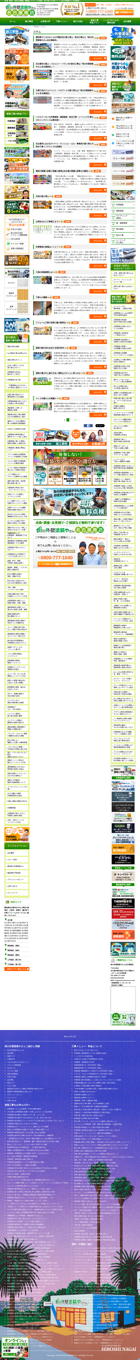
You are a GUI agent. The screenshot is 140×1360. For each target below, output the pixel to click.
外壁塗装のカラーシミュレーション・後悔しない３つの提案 (28, 1126)
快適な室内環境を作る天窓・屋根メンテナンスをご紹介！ (94, 1171)
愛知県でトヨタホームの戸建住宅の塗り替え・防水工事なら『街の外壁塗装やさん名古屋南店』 (65, 38)
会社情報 (10, 1080)
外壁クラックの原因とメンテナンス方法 (15, 495)
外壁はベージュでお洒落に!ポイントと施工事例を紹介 (124, 706)
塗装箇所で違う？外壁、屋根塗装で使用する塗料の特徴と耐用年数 (97, 1313)
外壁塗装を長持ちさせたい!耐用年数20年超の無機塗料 (124, 467)
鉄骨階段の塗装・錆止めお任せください (16, 688)
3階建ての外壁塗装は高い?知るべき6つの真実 (124, 394)
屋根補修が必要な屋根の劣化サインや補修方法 (16, 622)
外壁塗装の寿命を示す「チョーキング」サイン (16, 489)
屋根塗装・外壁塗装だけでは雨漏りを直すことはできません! (28, 1153)
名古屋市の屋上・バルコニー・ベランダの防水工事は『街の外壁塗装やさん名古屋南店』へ (65, 65)
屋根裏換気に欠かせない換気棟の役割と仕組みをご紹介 (26, 1286)
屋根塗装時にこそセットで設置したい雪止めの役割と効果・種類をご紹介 (99, 1180)
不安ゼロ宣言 (11, 1077)
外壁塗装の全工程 (14, 380)
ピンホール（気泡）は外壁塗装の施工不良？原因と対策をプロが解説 (31, 1212)
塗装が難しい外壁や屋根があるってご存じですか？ (123, 520)
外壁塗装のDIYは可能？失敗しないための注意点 (123, 514)
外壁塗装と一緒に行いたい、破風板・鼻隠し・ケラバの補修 (95, 1163)
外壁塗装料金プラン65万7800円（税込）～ (89, 1065)
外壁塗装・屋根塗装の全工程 (84, 1062)
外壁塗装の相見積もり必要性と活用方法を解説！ (123, 341)
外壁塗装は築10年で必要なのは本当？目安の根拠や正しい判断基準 (30, 1135)
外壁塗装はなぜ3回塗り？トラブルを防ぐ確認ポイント (26, 1221)
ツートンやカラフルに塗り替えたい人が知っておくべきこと (125, 143)
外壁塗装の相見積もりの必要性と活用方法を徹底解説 (25, 1224)
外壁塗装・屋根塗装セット (16, 134)
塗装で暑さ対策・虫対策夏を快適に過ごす (16, 482)
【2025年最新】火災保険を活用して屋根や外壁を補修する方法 (95, 1089)
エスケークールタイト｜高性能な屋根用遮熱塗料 (91, 1269)
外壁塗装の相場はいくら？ (47, 247)
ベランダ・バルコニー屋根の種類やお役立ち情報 (17, 735)
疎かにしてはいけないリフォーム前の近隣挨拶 (123, 381)
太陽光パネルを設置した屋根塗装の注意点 (123, 607)
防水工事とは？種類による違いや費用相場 (17, 741)
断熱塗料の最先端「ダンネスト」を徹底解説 (123, 633)
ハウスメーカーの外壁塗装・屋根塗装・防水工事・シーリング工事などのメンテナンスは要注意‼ (65, 118)
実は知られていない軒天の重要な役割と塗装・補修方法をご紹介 (96, 1166)
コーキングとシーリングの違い (17, 788)
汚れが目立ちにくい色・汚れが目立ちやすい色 (125, 127)
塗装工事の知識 (13, 346)
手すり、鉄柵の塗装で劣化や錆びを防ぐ (15, 695)
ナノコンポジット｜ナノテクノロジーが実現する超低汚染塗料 (95, 1275)
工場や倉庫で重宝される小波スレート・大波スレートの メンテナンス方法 (32, 1266)
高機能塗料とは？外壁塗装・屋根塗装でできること (17, 535)
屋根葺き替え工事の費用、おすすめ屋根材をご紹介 (91, 1103)
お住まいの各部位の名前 (16, 429)
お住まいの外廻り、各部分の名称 (18, 1174)
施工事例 (29, 21)
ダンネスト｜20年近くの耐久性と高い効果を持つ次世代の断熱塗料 (97, 1283)
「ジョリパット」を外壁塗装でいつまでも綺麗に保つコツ (27, 1260)
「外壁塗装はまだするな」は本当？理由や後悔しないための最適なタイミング (34, 1138)
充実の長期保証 (12, 1074)
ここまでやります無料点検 (111, 21)
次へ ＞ (77, 420)
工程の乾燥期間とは (44, 272)
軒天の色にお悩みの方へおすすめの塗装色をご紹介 (17, 582)
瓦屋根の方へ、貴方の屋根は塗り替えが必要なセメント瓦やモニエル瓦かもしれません (104, 1157)
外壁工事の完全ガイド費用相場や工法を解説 (15, 396)
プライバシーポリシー (15, 879)
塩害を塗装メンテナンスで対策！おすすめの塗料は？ (25, 1289)
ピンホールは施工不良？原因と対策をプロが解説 (16, 522)
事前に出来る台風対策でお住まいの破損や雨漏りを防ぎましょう (29, 1301)
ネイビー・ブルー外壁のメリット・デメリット (123, 680)
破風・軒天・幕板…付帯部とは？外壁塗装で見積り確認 (93, 1160)
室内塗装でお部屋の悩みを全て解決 (86, 1118)
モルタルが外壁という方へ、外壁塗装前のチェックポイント (95, 1337)
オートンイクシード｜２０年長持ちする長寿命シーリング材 (95, 1292)
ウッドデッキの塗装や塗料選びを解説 (15, 701)
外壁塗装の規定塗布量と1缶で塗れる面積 (123, 587)
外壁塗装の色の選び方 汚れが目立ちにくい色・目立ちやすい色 (29, 1118)
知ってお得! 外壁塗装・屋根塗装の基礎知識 (22, 1156)
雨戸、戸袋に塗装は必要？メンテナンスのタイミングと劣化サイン (97, 1210)
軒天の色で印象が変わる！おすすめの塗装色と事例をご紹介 (95, 1169)
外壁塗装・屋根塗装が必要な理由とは (20, 1159)
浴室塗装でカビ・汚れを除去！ (14, 708)
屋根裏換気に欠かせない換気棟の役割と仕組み (16, 768)
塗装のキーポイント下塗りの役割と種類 (121, 447)
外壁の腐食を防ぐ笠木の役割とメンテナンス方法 (17, 595)
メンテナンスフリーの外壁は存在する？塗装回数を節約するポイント (31, 1180)
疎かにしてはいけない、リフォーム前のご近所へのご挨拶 (27, 1144)
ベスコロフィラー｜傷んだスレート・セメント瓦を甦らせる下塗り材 (98, 1260)
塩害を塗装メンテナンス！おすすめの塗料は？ (17, 775)
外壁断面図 (11, 808)
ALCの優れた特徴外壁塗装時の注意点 (14, 794)
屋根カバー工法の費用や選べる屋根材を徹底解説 (16, 422)
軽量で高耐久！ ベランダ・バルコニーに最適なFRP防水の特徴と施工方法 (32, 1277)
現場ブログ (11, 1056)
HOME (36, 27)
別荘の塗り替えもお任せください (123, 287)
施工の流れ (78, 21)
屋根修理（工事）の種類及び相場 (14, 409)
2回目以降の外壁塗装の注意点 (120, 434)
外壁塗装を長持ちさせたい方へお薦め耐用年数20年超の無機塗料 (96, 1325)
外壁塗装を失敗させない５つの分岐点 (123, 327)
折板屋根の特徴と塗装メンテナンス (14, 662)
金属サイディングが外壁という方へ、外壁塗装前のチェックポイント (98, 1343)
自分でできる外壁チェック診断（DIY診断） (22, 1165)
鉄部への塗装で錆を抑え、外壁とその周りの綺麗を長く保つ (95, 1189)
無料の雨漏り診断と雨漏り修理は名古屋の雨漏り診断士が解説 (62, 171)
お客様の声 (45, 21)
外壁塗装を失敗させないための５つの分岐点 (22, 1124)
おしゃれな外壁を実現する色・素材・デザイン (123, 673)
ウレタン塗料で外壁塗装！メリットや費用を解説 (17, 462)
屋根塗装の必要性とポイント (84, 1097)
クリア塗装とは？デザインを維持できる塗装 (17, 475)
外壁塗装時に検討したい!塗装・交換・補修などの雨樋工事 (94, 1177)
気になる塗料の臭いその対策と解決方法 (121, 387)
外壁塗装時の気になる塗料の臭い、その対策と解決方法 (26, 1147)
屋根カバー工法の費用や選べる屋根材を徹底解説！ (91, 1106)
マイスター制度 (12, 1071)
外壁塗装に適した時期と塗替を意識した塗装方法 (16, 442)
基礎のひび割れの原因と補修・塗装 (120, 653)
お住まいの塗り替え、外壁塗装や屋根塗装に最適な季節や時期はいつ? (31, 1195)
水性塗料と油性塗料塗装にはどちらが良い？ (123, 547)
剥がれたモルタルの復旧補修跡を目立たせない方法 (17, 515)
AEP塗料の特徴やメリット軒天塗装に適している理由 (123, 759)
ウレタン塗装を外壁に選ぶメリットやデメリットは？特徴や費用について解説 (101, 1301)
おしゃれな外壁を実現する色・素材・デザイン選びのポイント (28, 1316)
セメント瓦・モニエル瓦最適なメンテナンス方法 (16, 675)
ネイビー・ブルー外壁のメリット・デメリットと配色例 (26, 1319)
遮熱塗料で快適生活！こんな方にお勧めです (89, 1272)
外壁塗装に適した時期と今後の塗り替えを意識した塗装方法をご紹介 (31, 1192)
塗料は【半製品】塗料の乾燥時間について (16, 781)
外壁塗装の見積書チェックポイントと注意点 (123, 354)
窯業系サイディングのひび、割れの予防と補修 (123, 527)
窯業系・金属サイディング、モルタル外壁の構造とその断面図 (28, 1257)
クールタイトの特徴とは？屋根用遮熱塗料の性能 (123, 746)
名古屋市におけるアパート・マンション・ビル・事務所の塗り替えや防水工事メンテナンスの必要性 (65, 145)
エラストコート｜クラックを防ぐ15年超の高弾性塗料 (92, 1277)
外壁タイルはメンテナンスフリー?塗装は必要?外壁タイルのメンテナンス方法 (101, 1145)
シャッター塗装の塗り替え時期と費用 (14, 715)
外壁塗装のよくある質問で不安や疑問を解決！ (123, 314)
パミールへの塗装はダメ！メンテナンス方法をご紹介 (123, 620)
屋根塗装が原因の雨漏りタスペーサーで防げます (16, 635)
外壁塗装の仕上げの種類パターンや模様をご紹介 (123, 733)
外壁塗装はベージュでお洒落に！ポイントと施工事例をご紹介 (28, 1331)
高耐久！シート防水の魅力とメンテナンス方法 (16, 761)
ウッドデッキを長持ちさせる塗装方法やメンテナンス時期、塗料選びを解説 (100, 1198)
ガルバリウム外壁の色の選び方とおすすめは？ (23, 1186)
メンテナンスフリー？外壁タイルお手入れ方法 (123, 553)
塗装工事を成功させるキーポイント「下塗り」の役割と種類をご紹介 (98, 1331)
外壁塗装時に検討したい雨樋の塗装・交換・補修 (16, 602)
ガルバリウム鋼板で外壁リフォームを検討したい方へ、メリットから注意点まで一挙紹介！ (38, 1183)
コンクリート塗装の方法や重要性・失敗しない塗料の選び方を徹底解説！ (99, 1207)
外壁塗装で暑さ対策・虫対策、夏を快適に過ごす (91, 1234)
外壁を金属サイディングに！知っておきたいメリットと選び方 (95, 1136)
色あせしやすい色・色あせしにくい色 (123, 135)
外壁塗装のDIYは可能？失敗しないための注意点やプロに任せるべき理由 (32, 1168)
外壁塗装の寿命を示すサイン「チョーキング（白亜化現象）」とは (30, 1197)
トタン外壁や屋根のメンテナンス (14, 655)
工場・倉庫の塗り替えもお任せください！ (123, 274)
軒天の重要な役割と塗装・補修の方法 (14, 575)
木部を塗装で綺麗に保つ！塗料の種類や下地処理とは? (124, 613)
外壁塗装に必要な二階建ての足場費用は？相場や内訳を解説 (95, 1240)
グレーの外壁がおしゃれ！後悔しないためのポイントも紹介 (28, 1322)
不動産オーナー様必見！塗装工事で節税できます (123, 480)
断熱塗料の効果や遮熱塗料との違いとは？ (123, 627)
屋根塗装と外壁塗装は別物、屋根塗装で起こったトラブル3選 (28, 1233)
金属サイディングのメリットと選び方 (14, 648)
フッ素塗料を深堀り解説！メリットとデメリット (123, 720)
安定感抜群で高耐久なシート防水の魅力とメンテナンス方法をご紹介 (31, 1283)
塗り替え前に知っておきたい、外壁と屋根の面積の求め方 (27, 1254)
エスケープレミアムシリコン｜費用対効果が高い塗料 (92, 1266)
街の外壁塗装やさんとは (15, 1050)
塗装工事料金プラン (95, 21)
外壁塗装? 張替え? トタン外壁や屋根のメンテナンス (92, 1139)
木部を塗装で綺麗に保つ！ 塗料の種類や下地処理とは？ (26, 1292)
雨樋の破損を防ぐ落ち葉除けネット (14, 615)
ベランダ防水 (16, 141)
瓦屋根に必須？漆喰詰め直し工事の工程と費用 (90, 1151)
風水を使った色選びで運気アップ (124, 119)
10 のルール (11, 1068)
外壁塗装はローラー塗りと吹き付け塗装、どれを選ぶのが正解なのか (31, 1245)
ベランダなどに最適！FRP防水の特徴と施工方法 (17, 748)
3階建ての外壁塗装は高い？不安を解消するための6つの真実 (28, 1150)
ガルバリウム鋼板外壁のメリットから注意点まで (123, 420)
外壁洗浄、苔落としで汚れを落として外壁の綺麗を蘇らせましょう (97, 1213)
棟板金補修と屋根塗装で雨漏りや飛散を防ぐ (16, 728)
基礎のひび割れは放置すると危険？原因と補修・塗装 (25, 1307)
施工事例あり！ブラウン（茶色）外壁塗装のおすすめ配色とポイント (31, 1334)
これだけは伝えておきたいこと (18, 1062)
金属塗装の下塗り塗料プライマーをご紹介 (122, 454)
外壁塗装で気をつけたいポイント (16, 549)
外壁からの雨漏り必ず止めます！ (85, 1091)
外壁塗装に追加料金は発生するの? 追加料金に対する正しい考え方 (97, 1130)
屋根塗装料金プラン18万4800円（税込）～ (89, 1068)
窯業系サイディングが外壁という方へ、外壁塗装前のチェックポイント (98, 1340)
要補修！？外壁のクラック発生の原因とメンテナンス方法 (27, 1201)
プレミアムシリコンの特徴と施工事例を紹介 (122, 740)
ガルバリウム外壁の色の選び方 (121, 427)
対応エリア (11, 1083)
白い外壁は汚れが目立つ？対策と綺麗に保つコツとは (123, 700)
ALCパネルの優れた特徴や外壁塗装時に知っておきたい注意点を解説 (31, 1251)
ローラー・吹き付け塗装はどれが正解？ (121, 580)
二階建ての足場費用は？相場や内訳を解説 (123, 500)
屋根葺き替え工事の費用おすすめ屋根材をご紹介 (16, 416)
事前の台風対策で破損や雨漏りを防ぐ (121, 640)
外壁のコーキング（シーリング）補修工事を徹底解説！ (93, 1133)
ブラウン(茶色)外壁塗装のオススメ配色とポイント (123, 713)
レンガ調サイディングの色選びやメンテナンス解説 (17, 502)
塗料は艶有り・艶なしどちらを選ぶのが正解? (122, 540)
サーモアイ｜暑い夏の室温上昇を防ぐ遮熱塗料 (90, 1254)
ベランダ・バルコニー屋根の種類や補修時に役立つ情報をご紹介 (29, 1272)
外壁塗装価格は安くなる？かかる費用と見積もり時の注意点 (95, 1083)
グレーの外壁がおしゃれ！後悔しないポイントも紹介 (123, 686)
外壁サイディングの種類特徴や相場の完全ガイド (16, 509)
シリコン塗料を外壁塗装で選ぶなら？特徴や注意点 (17, 469)
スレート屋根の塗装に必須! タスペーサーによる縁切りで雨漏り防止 (30, 1236)
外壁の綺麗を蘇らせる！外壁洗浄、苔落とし (123, 593)
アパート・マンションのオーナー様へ (123, 281)
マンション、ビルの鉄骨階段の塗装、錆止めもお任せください (95, 1192)
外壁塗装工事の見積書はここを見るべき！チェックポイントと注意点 (98, 1080)
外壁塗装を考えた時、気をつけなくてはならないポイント (27, 1218)
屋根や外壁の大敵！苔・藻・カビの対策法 (122, 600)
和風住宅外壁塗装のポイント (121, 560)
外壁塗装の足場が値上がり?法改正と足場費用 (124, 494)
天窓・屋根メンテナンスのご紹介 (15, 588)
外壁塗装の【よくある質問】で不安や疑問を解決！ (24, 1109)
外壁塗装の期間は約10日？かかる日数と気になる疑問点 (26, 1132)
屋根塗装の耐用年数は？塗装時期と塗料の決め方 (123, 666)
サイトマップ (12, 893)
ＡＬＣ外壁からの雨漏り (46, 398)
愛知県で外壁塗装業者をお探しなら (19, 1091)
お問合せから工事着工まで (47, 222)
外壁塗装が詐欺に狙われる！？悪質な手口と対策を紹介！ (27, 1227)
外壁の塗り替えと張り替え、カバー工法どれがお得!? (123, 400)
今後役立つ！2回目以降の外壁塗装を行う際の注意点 (92, 1112)
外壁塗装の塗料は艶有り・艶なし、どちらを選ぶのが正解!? (94, 1319)
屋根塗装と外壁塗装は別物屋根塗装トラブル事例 (17, 542)
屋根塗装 (16, 127)
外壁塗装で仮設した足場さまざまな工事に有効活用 (123, 487)
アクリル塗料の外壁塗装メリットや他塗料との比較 (17, 455)
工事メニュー (62, 21)
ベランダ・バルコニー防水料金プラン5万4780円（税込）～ (94, 1074)
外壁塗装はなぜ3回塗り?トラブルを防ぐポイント (16, 555)
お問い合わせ (12, 886)
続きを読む (98, 58)
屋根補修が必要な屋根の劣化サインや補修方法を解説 (92, 1186)
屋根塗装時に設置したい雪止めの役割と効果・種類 (17, 608)
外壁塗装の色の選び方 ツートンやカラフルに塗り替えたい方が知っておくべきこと (35, 1121)
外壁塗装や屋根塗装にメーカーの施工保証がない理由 (123, 474)
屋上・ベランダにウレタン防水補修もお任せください (17, 754)
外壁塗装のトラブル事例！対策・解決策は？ (123, 660)
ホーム (13, 21)
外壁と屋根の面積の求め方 (17, 801)
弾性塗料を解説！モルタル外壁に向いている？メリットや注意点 (29, 1340)
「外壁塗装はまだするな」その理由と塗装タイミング (17, 386)
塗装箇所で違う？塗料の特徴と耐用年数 (122, 440)
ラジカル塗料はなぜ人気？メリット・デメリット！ (123, 753)
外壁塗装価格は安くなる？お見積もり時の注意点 (17, 402)
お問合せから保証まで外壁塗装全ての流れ (88, 1059)
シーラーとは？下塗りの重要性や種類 (122, 460)
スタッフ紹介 (12, 859)
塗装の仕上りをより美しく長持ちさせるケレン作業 (17, 529)
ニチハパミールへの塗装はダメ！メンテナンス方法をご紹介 (28, 1295)
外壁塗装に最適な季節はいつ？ (16, 449)
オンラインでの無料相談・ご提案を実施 (123, 307)
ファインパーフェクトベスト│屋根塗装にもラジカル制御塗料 (95, 1251)
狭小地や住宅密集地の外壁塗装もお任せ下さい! (16, 642)
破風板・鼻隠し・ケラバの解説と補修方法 (17, 568)
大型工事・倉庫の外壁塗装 (83, 1225)
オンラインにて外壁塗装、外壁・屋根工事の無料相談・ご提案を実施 (98, 1124)
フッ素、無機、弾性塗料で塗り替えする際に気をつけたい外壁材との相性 (32, 1263)
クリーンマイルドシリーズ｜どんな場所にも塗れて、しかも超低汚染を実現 (100, 1289)
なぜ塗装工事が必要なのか (17, 353)
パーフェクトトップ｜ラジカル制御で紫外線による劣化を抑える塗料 (98, 1248)
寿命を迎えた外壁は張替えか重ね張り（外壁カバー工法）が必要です (98, 1109)
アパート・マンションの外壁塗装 (85, 1228)
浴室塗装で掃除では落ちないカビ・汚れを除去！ (91, 1201)
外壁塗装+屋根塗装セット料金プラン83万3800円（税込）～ (95, 1071)
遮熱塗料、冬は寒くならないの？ (85, 1310)
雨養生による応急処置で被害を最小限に (123, 646)
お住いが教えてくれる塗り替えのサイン (15, 366)
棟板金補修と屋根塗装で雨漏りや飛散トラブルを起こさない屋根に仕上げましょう (35, 1269)
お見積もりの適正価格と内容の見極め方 (123, 361)
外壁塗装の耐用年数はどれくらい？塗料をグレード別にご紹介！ (29, 1189)
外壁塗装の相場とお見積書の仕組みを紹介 (123, 347)
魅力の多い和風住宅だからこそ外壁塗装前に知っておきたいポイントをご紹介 (101, 1148)
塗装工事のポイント (14, 360)
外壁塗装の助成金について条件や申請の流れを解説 (91, 1127)
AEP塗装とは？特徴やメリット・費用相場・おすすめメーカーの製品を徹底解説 (101, 1307)
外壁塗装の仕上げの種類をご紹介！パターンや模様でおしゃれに (29, 1346)
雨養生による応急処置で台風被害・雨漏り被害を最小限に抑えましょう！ (32, 1304)
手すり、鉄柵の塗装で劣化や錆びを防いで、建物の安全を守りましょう (98, 1195)
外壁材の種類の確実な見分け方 (119, 407)
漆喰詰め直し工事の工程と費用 (121, 567)
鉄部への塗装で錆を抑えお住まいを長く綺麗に (16, 681)
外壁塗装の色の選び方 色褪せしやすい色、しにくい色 (25, 1115)
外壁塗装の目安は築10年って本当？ (14, 373)
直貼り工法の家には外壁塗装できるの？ (121, 533)
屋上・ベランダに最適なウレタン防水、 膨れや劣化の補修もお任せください (33, 1281)
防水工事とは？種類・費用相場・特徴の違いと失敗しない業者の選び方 (31, 1275)
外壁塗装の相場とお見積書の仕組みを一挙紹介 (90, 1077)
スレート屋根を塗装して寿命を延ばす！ (88, 1222)
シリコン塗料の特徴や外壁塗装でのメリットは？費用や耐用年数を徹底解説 (100, 1295)
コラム (43, 27)
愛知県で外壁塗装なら (15, 866)
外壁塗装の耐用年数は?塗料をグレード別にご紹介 (17, 436)
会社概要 (127, 21)
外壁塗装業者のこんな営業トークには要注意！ (123, 507)
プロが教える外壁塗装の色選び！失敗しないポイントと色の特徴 (29, 1112)
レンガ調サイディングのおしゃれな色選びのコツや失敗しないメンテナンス (33, 1203)
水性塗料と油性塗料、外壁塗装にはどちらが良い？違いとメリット (97, 1322)
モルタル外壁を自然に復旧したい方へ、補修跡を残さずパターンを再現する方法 (34, 1209)
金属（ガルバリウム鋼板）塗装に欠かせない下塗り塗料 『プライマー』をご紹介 (102, 1334)
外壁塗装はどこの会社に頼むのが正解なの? (22, 1239)
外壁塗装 (16, 121)
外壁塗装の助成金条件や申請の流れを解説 (123, 321)
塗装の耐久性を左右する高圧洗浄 (50, 348)
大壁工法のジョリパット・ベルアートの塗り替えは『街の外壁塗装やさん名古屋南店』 (65, 91)
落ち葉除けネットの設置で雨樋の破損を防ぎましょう (92, 1183)
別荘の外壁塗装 (79, 1231)
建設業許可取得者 (14, 873)
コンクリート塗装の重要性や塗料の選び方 (15, 721)
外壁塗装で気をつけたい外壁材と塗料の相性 (16, 814)
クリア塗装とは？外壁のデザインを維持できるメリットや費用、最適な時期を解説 (102, 1304)
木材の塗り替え (42, 196)
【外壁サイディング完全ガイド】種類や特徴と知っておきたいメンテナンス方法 (34, 1206)
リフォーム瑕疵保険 (14, 1065)
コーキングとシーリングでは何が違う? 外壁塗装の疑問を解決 (28, 1248)
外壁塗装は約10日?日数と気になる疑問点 (122, 374)
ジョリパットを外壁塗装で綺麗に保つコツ (123, 573)
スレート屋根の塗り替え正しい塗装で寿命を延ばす (17, 628)
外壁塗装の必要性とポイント (84, 1095)
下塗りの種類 (41, 297)
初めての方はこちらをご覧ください (86, 1050)
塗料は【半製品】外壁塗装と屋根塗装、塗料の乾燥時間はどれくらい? (31, 1242)
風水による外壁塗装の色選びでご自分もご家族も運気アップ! (28, 1129)
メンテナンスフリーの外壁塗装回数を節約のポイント (123, 414)
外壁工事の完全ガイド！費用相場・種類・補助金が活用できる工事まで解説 (33, 1141)
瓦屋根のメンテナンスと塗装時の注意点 (16, 668)
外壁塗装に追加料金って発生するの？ (121, 334)
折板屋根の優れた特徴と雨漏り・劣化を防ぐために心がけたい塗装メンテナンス (101, 1142)
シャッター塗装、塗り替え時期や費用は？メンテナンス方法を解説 (97, 1204)
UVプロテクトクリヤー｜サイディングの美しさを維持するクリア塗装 (98, 1281)
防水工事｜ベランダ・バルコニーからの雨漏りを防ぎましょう (95, 1121)
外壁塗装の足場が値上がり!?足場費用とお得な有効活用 (93, 1237)
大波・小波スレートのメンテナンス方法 (15, 821)
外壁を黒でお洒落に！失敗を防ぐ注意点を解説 (123, 693)
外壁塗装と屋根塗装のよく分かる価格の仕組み (90, 1053)
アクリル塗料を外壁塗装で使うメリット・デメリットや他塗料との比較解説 (100, 1298)
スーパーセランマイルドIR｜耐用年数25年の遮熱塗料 (92, 1257)
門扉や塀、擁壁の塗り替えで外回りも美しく (89, 1115)
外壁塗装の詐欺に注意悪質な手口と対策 (122, 367)
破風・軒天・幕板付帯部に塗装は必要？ (15, 562)
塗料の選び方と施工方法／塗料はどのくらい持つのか (58, 373)
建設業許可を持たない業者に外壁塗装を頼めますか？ (25, 1089)
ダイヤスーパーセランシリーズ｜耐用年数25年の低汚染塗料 (95, 1263)
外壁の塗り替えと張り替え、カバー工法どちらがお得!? (26, 1171)
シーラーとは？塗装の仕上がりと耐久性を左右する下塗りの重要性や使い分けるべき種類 (104, 1328)
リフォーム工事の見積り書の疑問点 (51, 323)
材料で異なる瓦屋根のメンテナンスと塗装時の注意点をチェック (96, 1154)
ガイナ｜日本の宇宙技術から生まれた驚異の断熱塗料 (92, 1286)
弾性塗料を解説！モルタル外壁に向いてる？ (123, 726)
